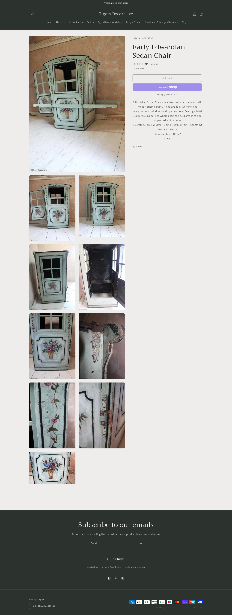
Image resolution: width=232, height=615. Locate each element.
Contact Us (92, 567)
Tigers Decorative (169, 608)
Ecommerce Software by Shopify (190, 608)
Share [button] (139, 147)
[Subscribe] (140, 543)
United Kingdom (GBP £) (44, 606)
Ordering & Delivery (135, 567)
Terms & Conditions (111, 567)
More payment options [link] (167, 95)
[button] (32, 14)
